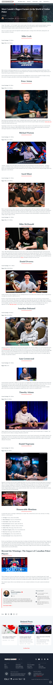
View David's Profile (8, 605)
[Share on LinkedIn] (11, 614)
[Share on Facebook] (6, 614)
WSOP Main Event (6, 348)
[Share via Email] (14, 614)
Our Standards (19, 663)
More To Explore (42, 663)
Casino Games (34, 1)
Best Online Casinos (21, 1)
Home (5, 664)
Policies (29, 663)
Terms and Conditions (30, 664)
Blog (39, 664)
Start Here (6, 663)
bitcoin (22, 257)
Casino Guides (41, 666)
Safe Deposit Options (42, 667)
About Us (6, 666)
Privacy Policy (29, 666)
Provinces (28, 1)
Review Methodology (19, 666)
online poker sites (48, 121)
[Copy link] (16, 614)
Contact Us (6, 667)
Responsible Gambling (19, 667)
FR (21, 659)
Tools (40, 1)
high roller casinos (13, 304)
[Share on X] (8, 614)
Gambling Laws (29, 667)
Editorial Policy (18, 664)
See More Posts (26, 648)
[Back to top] (50, 682)
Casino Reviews (46, 1)
